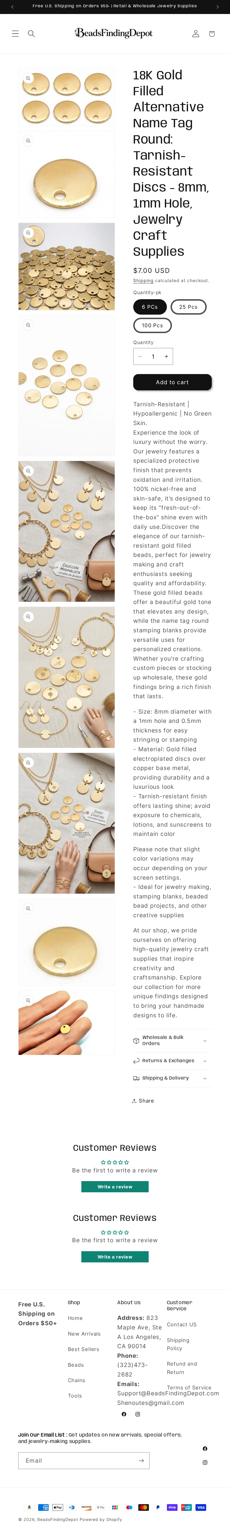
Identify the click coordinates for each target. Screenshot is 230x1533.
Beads (76, 1365)
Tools (75, 1396)
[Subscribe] (141, 1460)
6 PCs (150, 307)
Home (75, 1318)
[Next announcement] (217, 7)
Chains (77, 1380)
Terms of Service (189, 1387)
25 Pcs (188, 307)
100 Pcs (152, 325)
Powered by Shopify (101, 1519)
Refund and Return (182, 1368)
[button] (15, 34)
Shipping (143, 280)
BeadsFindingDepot (57, 1519)
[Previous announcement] (12, 7)
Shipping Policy (178, 1344)
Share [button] (146, 1101)
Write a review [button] (115, 1186)
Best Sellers (84, 1349)
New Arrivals (84, 1334)
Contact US (182, 1324)
